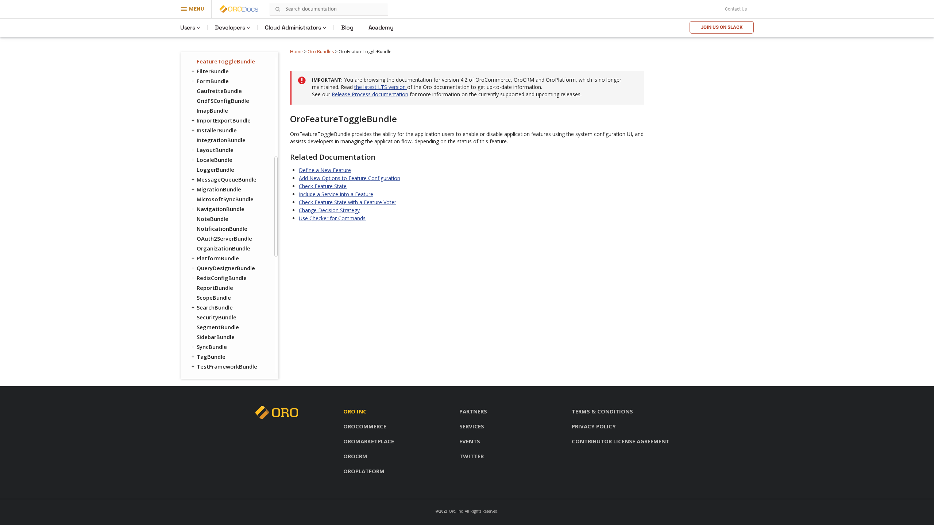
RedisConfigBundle (222, 277)
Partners (473, 411)
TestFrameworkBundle (227, 366)
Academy (381, 27)
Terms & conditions (602, 411)
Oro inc (355, 411)
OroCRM (355, 456)
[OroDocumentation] (250, 9)
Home (296, 51)
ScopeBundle (214, 297)
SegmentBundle (218, 327)
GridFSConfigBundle (223, 100)
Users (187, 27)
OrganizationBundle (223, 248)
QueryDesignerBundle (226, 268)
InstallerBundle (217, 130)
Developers (230, 27)
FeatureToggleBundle (226, 61)
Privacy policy (594, 426)
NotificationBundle (222, 228)
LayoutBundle (215, 149)
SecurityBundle (216, 317)
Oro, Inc (456, 511)
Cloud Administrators (293, 27)
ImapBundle (212, 110)
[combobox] (329, 9)
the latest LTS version (380, 86)
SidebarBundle (216, 337)
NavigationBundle (220, 209)
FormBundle (213, 81)
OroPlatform (364, 471)
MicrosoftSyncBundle (225, 199)
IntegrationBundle (221, 140)
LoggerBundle (215, 169)
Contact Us (736, 9)
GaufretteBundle (219, 90)
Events (469, 441)
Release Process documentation (370, 94)
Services (471, 426)
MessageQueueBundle (226, 179)
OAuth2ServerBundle (224, 238)
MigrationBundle (219, 189)
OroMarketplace (368, 441)
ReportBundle (215, 287)
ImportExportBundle (224, 120)
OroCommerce (364, 426)
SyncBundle (212, 346)
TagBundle (211, 356)
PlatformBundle (218, 258)
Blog (347, 27)
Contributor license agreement (620, 441)
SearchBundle (215, 307)
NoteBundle (212, 218)
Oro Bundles (321, 51)
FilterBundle (213, 71)
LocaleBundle (214, 159)
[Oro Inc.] (230, 9)
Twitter (471, 456)
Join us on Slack (721, 27)
